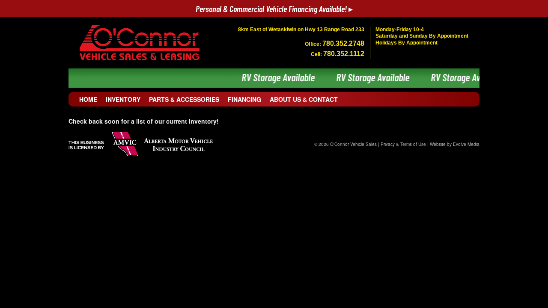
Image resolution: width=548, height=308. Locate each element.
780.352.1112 (343, 53)
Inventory (123, 99)
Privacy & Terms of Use (403, 144)
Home (88, 99)
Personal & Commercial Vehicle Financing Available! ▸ (274, 9)
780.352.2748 (343, 43)
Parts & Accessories (184, 99)
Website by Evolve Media (455, 144)
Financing (244, 99)
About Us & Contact (304, 99)
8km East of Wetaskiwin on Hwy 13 (301, 30)
